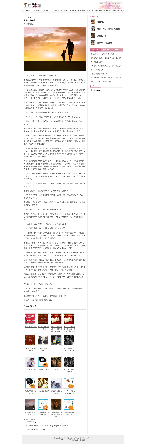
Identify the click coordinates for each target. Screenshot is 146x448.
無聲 (56, 369)
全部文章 (39, 10)
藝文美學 (98, 10)
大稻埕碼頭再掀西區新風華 (99, 74)
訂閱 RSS (89, 438)
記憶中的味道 (101, 36)
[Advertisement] (106, 131)
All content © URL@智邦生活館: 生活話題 (73, 440)
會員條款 (76, 438)
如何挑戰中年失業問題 (105, 42)
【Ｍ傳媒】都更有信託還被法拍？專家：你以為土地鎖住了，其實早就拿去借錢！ (106, 66)
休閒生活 (47, 10)
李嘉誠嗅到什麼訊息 (97, 62)
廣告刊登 (69, 438)
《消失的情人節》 (30, 369)
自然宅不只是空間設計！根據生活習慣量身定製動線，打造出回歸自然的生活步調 (56, 331)
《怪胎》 (56, 348)
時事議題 (81, 10)
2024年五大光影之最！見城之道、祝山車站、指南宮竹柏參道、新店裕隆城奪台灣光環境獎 (69, 331)
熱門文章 (106, 50)
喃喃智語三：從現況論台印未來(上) (101, 82)
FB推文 (117, 50)
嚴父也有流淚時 (29, 20)
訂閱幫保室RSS (97, 90)
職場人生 (90, 10)
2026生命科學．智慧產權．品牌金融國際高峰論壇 (106, 78)
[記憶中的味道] (93, 37)
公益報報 (73, 10)
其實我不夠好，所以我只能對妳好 (109, 29)
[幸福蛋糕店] (93, 23)
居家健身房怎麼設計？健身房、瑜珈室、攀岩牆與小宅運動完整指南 (106, 58)
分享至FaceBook (31, 419)
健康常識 (56, 10)
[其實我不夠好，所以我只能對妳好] (93, 30)
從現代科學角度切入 (97, 70)
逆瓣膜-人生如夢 (44, 369)
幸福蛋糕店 (101, 22)
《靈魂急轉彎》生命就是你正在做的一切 (56, 414)
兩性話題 (64, 10)
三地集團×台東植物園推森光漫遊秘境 (102, 54)
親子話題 (107, 10)
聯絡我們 (62, 438)
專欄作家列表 (117, 10)
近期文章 (95, 50)
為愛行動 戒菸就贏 (31, 327)
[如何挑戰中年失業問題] (93, 44)
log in (31, 429)
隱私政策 (82, 438)
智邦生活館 (29, 10)
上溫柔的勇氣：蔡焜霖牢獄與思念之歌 (43, 414)
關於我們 (56, 438)
